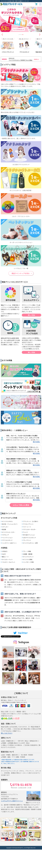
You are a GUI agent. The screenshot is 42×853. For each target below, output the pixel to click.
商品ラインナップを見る (21, 273)
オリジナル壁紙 (27, 559)
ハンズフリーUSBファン (9, 543)
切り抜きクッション (29, 535)
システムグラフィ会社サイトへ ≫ (12, 801)
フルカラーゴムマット (8, 562)
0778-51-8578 (22, 784)
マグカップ (5, 535)
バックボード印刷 (28, 562)
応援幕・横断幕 (27, 554)
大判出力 (4, 551)
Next (39, 34)
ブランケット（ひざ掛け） (31, 521)
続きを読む (36, 442)
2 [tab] (20, 34)
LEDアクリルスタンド (29, 538)
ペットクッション (7, 538)
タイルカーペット (7, 559)
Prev (2, 46)
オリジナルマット (28, 557)
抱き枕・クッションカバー (10, 524)
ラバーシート (27, 527)
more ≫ (36, 59)
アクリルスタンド (7, 540)
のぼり (4, 554)
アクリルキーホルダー (29, 529)
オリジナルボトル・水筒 (30, 543)
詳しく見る (31, 315)
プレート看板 (27, 551)
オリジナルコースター (8, 532)
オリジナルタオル (7, 521)
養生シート (5, 557)
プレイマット (27, 540)
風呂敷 (4, 529)
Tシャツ (25, 532)
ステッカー (5, 527)
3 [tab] (21, 34)
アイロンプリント (28, 524)
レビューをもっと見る (21, 505)
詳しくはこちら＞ (6, 733)
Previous (2, 34)
